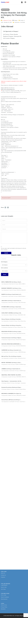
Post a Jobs (3, 595)
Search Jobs (4, 587)
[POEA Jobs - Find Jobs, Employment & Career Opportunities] (5, 2)
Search (4, 274)
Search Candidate (5, 597)
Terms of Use (4, 605)
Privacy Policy (4, 607)
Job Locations (4, 267)
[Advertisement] (11, 427)
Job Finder (3, 589)
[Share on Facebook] (5, 207)
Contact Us (3, 575)
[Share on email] (8, 207)
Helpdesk (3, 577)
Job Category (4, 261)
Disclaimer (3, 608)
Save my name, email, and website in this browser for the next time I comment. (13, 249)
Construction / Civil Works (19, 22)
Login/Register (4, 585)
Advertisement (4, 599)
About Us (3, 573)
